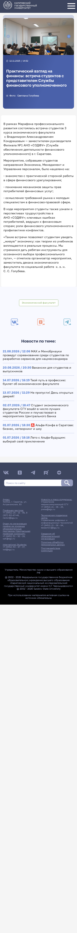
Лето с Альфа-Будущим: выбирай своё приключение (34, 439)
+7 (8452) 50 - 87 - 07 (14, 547)
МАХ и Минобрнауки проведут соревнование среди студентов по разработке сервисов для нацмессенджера (36, 354)
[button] (32, 51)
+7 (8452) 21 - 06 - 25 (52, 507)
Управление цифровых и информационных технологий (57, 521)
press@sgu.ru (48, 509)
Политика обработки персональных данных (53, 543)
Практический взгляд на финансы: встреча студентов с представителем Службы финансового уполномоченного (36, 78)
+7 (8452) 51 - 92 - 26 (14, 536)
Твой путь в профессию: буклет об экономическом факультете (34, 382)
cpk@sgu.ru (9, 538)
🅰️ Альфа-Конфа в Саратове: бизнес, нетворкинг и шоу (38, 426)
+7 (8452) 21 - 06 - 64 (52, 525)
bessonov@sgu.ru (50, 527)
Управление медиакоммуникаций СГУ (54, 503)
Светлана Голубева (28, 95)
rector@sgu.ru (10, 517)
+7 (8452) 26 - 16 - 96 (14, 512)
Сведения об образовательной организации (50, 536)
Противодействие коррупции (50, 549)
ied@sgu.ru (9, 549)
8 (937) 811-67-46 (15, 513)
